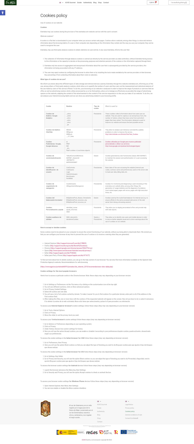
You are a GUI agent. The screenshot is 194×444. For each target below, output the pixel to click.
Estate (79, 3)
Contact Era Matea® (131, 418)
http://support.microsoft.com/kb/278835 (71, 243)
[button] (2, 12)
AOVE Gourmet (70, 3)
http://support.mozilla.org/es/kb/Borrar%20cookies (68, 246)
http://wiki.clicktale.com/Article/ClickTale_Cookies (121, 134)
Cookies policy (130, 411)
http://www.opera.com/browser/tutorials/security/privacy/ (70, 251)
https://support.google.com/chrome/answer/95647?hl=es (71, 248)
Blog (94, 3)
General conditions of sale (133, 415)
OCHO (84, 440)
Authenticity (87, 3)
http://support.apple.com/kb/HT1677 (76, 255)
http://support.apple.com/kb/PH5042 (63, 253)
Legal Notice (129, 404)
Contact (106, 3)
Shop (100, 3)
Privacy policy (129, 408)
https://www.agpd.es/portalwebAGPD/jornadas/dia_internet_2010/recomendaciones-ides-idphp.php (76, 267)
